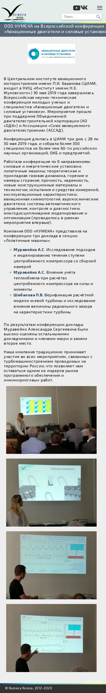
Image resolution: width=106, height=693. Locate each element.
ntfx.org (93, 681)
